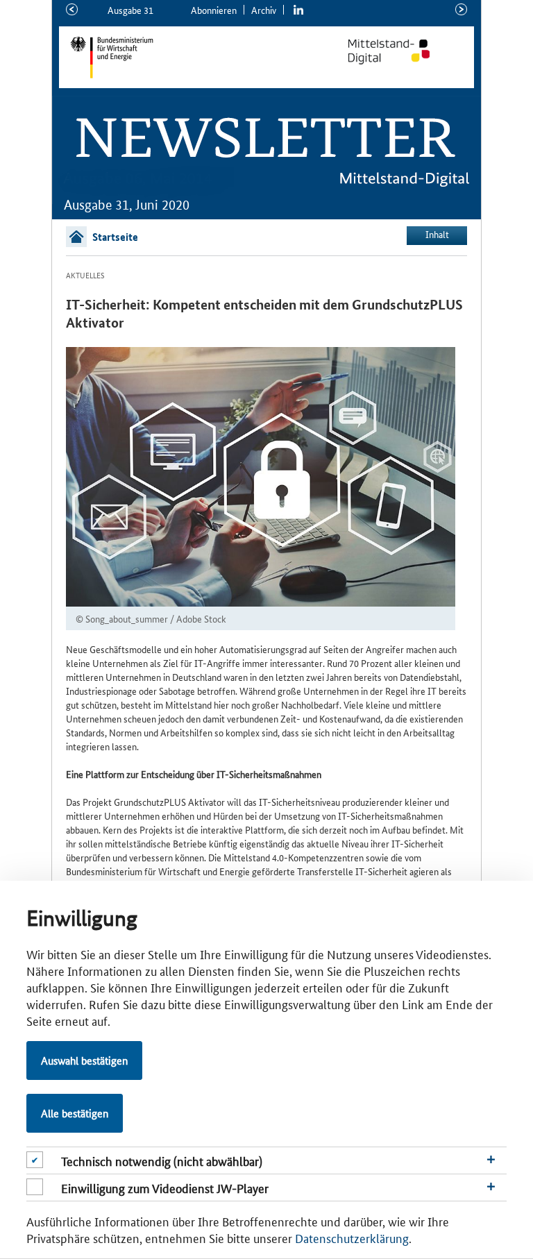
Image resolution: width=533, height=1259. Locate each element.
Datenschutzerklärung (352, 1237)
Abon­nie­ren (214, 10)
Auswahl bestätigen (84, 1060)
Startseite (115, 236)
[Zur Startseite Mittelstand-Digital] (403, 52)
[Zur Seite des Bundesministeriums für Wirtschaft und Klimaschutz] (179, 57)
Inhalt (437, 234)
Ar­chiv (263, 10)
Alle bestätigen (74, 1113)
